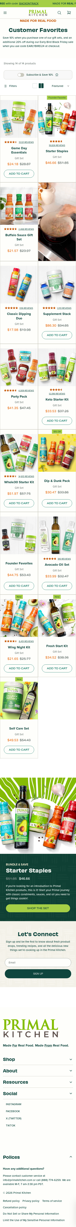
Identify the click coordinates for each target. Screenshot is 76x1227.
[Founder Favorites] (19, 535)
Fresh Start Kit (57, 646)
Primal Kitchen (22, 1193)
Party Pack (19, 396)
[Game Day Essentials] (19, 119)
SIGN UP (38, 974)
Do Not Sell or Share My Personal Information (31, 1214)
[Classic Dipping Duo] (19, 284)
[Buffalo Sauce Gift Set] (19, 206)
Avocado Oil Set (57, 565)
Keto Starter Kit (57, 399)
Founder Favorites (19, 563)
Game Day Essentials (19, 150)
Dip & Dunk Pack (57, 481)
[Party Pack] (19, 367)
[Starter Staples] (57, 119)
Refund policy (11, 1201)
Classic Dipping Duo (19, 316)
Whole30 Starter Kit (19, 482)
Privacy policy (31, 1201)
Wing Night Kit (19, 647)
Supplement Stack (57, 314)
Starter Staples (57, 151)
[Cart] (69, 12)
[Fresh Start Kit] (57, 618)
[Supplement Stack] (57, 284)
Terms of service (52, 1201)
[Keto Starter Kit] (57, 367)
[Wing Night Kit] (19, 618)
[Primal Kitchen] (38, 13)
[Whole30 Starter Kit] (19, 453)
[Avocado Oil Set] (57, 535)
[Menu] (5, 12)
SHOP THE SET (38, 908)
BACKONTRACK (29, 3)
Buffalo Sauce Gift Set (19, 237)
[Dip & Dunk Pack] (57, 453)
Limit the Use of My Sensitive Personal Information (34, 1220)
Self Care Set (19, 728)
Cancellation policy (14, 1207)
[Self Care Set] (19, 700)
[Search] (59, 12)
